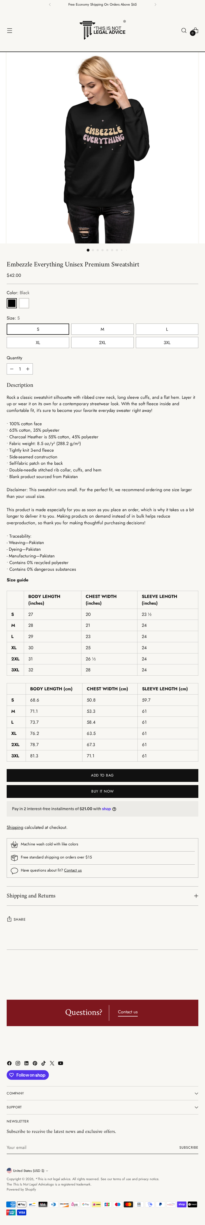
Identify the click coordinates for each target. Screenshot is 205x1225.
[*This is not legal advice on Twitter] (52, 1064)
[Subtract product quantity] (12, 369)
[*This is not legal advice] (102, 30)
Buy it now (102, 791)
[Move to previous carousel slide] (181, 970)
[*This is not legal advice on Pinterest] (35, 1064)
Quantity (14, 357)
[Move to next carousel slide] (193, 970)
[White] (24, 303)
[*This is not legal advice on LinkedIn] (27, 1064)
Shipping (15, 827)
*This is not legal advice (53, 1178)
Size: (13, 318)
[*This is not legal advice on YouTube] (61, 1064)
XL (38, 342)
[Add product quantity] (28, 369)
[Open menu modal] (9, 30)
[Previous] (50, 4)
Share (19, 919)
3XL (167, 342)
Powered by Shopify (21, 1189)
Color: (18, 292)
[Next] (155, 4)
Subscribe (188, 1147)
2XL (102, 342)
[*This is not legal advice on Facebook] (10, 1064)
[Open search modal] (184, 30)
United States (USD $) (28, 1170)
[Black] (12, 303)
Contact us (73, 870)
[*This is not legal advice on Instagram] (18, 1064)
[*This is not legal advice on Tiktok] (44, 1064)
